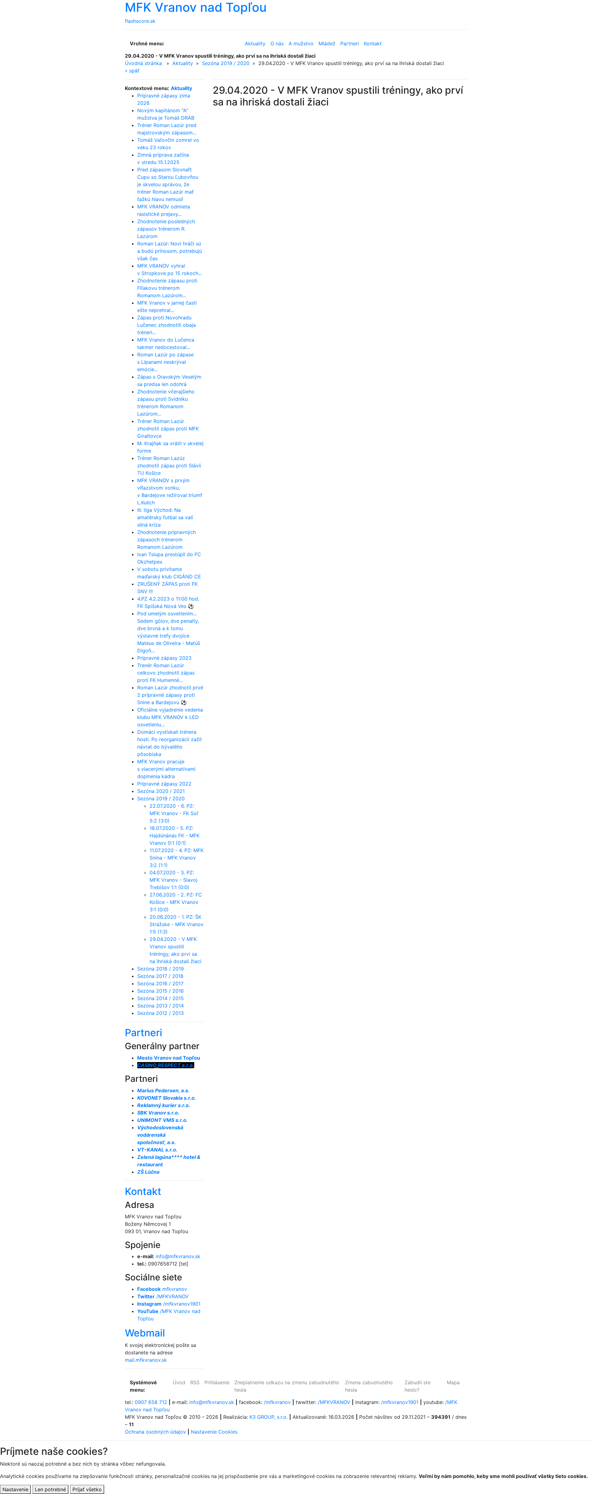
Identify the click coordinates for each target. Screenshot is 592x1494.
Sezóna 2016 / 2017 (160, 983)
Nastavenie (15, 1489)
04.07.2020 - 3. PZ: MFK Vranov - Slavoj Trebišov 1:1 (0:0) (173, 879)
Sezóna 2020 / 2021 (161, 791)
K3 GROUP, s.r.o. (268, 1417)
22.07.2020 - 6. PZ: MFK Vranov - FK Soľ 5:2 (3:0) (174, 813)
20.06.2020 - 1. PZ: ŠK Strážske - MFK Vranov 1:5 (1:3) (177, 924)
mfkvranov (162, 1289)
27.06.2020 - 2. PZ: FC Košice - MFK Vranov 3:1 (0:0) (176, 902)
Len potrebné (50, 1489)
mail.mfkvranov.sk (146, 1360)
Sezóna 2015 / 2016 (160, 991)
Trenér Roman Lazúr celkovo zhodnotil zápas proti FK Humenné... (166, 672)
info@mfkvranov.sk (178, 1256)
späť (132, 71)
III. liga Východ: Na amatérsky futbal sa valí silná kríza (165, 517)
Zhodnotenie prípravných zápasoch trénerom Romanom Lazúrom (166, 539)
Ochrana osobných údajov (155, 1432)
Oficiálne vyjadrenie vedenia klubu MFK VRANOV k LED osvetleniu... (170, 717)
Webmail (145, 1333)
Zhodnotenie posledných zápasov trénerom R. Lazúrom (166, 228)
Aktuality (182, 63)
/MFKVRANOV (163, 1296)
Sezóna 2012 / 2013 (160, 1013)
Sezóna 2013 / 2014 (160, 1006)
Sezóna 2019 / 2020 (225, 63)
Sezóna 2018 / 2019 (160, 969)
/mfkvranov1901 (168, 1304)
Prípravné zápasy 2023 (164, 658)
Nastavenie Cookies (214, 1432)
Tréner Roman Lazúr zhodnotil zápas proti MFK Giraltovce (168, 428)
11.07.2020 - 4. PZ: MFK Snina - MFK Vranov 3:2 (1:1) (177, 857)
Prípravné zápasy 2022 (164, 784)
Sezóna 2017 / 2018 (160, 976)
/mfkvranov (277, 1402)
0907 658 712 (151, 1402)
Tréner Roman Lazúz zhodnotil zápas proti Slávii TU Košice (169, 465)
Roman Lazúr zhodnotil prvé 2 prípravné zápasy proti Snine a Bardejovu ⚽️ (170, 694)
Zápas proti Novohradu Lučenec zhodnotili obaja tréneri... (166, 324)
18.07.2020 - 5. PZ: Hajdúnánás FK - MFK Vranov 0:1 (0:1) (174, 835)
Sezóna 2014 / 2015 (160, 998)
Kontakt (143, 1191)
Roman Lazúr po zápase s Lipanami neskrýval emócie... (165, 361)
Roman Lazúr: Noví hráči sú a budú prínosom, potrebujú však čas (169, 250)
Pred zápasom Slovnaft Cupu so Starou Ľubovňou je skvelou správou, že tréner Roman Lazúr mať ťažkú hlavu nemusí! (167, 184)
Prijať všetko (87, 1489)
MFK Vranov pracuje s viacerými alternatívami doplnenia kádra (166, 768)
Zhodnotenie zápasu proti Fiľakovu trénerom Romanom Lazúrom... (167, 287)
